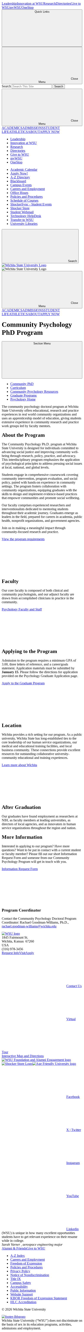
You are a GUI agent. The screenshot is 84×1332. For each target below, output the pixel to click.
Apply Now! (19, 173)
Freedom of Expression (26, 1263)
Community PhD (22, 384)
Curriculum (18, 388)
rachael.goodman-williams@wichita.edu (29, 926)
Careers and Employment (27, 189)
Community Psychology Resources (34, 391)
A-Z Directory (20, 177)
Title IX (15, 1279)
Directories (63, 3)
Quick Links (42, 11)
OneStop (28, 7)
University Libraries (23, 223)
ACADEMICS (12, 128)
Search (6, 86)
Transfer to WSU (22, 220)
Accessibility (19, 1286)
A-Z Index (17, 1255)
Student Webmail (22, 212)
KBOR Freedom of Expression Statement (38, 1298)
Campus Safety (20, 1283)
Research (49, 3)
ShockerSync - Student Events (31, 204)
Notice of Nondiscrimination (29, 1275)
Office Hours (19, 193)
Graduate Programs (23, 395)
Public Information (23, 1290)
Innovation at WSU (30, 3)
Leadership (9, 3)
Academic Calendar (23, 169)
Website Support (21, 1294)
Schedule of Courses (24, 200)
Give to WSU (19, 154)
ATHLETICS (18, 132)
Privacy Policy (20, 1271)
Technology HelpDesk (25, 216)
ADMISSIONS (33, 128)
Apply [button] (29, 953)
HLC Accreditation (23, 1302)
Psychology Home (23, 399)
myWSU (15, 7)
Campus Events (21, 185)
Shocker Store (20, 208)
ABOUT (34, 132)
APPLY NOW (50, 132)
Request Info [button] (10, 953)
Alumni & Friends (14, 1248)
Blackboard (18, 181)
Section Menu (42, 343)
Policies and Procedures (26, 196)
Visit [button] (22, 953)
